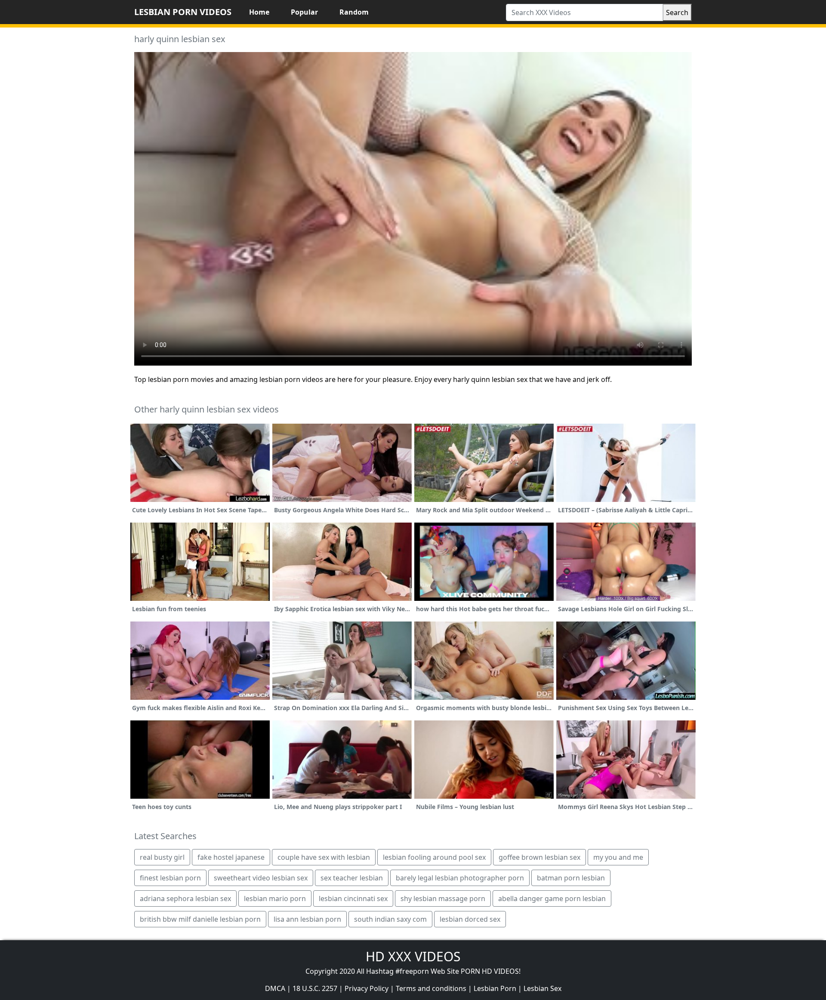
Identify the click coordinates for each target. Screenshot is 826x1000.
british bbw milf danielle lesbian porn (200, 919)
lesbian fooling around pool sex (434, 857)
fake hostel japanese (231, 857)
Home (259, 12)
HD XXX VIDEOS (413, 956)
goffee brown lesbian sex (539, 857)
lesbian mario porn (275, 898)
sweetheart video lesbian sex (261, 878)
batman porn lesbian (571, 878)
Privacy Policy (366, 988)
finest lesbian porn (170, 878)
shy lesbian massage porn (443, 898)
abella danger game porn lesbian (552, 898)
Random (354, 12)
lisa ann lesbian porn (307, 919)
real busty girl (162, 857)
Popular (304, 12)
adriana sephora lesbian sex (185, 898)
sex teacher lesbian (352, 878)
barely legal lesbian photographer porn (460, 878)
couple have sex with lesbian (323, 857)
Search (677, 12)
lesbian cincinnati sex (353, 898)
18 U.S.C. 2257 (315, 988)
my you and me (618, 857)
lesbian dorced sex (470, 919)
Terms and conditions (431, 988)
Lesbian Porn (495, 988)
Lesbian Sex (542, 988)
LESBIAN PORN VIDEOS (182, 12)
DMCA (275, 988)
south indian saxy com (390, 919)
